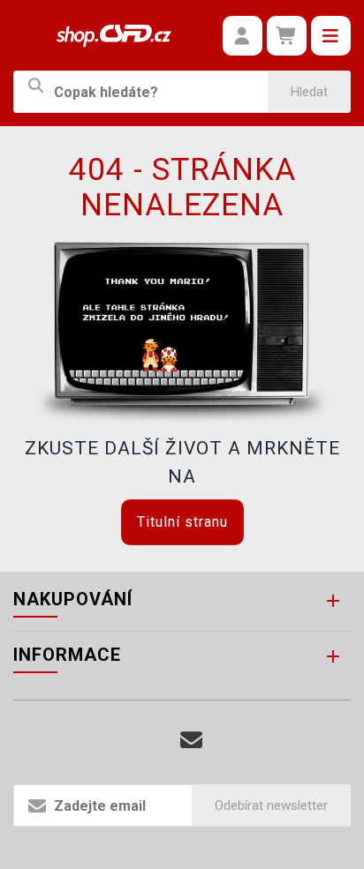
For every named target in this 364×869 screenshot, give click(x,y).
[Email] (191, 740)
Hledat (309, 92)
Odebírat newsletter (271, 805)
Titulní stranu (182, 521)
